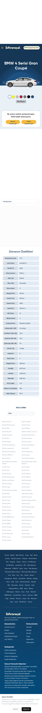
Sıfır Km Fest (25, 470)
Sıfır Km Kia (25, 530)
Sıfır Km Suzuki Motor (28, 517)
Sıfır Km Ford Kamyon (8, 445)
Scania (7, 558)
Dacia (25, 595)
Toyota (30, 602)
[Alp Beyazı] (9, 96)
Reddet (15, 709)
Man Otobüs (20, 555)
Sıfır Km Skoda (26, 477)
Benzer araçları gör (13, 122)
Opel (12, 582)
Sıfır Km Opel (6, 487)
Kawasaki (8, 568)
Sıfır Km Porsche (27, 527)
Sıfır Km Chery (26, 425)
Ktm (7, 562)
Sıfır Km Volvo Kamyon (9, 451)
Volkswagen (10, 592)
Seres (26, 588)
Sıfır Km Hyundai (27, 513)
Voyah (18, 562)
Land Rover (22, 578)
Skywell (33, 582)
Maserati (34, 598)
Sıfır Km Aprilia (26, 421)
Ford (9, 575)
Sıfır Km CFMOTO (7, 455)
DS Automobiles (25, 582)
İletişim (6, 630)
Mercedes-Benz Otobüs (12, 572)
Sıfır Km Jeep (26, 533)
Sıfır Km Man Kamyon (28, 458)
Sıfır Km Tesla (6, 513)
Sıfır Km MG (25, 448)
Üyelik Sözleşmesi (10, 659)
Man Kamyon (33, 568)
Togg (6, 598)
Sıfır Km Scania (7, 431)
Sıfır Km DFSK (6, 503)
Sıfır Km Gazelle (7, 527)
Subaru (17, 592)
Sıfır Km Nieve (26, 428)
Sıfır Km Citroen (26, 441)
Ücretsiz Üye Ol (9, 627)
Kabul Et (26, 709)
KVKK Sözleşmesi (10, 653)
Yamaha (27, 585)
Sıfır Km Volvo (26, 483)
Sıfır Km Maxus (6, 507)
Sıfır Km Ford (6, 467)
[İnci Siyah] (28, 96)
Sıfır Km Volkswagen (28, 507)
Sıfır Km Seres (26, 503)
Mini (9, 585)
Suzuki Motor (17, 595)
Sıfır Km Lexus (6, 537)
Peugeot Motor (13, 588)
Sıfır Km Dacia (6, 520)
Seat (13, 575)
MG (25, 565)
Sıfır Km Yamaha (27, 497)
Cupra (24, 598)
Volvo (8, 582)
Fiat (18, 575)
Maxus (31, 588)
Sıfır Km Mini (6, 493)
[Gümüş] (17, 96)
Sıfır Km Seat (26, 467)
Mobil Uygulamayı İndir (31, 47)
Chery (27, 555)
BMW (35, 595)
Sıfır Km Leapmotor (8, 448)
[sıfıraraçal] (12, 48)
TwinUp (28, 633)
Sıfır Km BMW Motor (8, 517)
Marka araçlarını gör (28, 122)
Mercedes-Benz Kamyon (29, 572)
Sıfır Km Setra (26, 455)
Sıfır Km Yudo (6, 500)
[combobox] (21, 202)
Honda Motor (33, 558)
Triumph (24, 558)
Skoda (15, 578)
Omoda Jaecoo (16, 558)
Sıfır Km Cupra (6, 530)
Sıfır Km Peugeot (27, 438)
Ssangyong (8, 578)
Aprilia (12, 555)
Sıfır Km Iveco (6, 458)
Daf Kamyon (10, 565)
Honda (21, 585)
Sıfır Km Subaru (7, 510)
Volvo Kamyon (31, 565)
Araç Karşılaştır (9, 633)
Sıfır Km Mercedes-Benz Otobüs (9, 462)
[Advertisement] (21, 22)
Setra (21, 568)
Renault (30, 595)
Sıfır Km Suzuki (6, 473)
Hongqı (35, 578)
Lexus (16, 602)
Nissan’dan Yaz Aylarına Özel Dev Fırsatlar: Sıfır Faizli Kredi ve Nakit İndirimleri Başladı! (19, 672)
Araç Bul (29, 627)
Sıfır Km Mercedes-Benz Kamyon (29, 462)
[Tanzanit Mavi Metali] (32, 96)
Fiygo (28, 636)
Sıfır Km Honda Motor (28, 435)
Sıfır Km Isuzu (26, 510)
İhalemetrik (30, 639)
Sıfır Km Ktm (6, 438)
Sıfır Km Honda (6, 497)
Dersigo (28, 630)
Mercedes (15, 585)
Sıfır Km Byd (5, 428)
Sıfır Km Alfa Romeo (28, 537)
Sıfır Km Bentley (26, 480)
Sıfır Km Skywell (26, 490)
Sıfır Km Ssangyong (8, 477)
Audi (16, 582)
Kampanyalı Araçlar (10, 636)
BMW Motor (8, 595)
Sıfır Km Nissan (26, 473)
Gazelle (12, 598)
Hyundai (33, 592)
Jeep (11, 602)
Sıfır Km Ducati (6, 421)
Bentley (29, 578)
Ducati (7, 555)
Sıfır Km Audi (26, 487)
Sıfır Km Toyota (6, 540)
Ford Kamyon (32, 562)
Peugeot (12, 562)
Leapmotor (18, 565)
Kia (29, 598)
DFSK (21, 588)
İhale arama (30, 642)
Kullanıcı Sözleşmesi (11, 656)
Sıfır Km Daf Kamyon (28, 445)
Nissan (32, 575)
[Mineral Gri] (24, 96)
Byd (31, 555)
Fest (21, 575)
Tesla (27, 592)
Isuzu (23, 592)
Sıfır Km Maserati (7, 533)
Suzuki (26, 575)
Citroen (24, 562)
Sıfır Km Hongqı (7, 483)
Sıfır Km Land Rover (8, 480)
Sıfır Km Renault (27, 520)
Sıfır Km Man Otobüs (8, 425)
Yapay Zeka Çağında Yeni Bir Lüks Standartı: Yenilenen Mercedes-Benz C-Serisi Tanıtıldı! (18, 682)
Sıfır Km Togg (26, 523)
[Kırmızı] (21, 96)
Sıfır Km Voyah (6, 441)
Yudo (32, 585)
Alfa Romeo (23, 602)
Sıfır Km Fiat (6, 470)
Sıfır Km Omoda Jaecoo (29, 431)
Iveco (26, 568)
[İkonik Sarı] (13, 96)
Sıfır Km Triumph (7, 435)
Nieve (35, 555)
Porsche (18, 598)
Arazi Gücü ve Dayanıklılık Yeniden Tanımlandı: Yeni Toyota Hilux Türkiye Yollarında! (19, 686)
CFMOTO (15, 568)
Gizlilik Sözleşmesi (10, 650)
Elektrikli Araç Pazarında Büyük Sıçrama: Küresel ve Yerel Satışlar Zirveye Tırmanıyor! (20, 677)
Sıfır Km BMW (6, 523)
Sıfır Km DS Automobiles (9, 490)
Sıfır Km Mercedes (27, 493)
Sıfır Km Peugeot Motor (29, 500)
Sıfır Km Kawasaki (27, 451)
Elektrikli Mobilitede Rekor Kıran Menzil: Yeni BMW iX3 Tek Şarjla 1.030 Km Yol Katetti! (20, 668)
